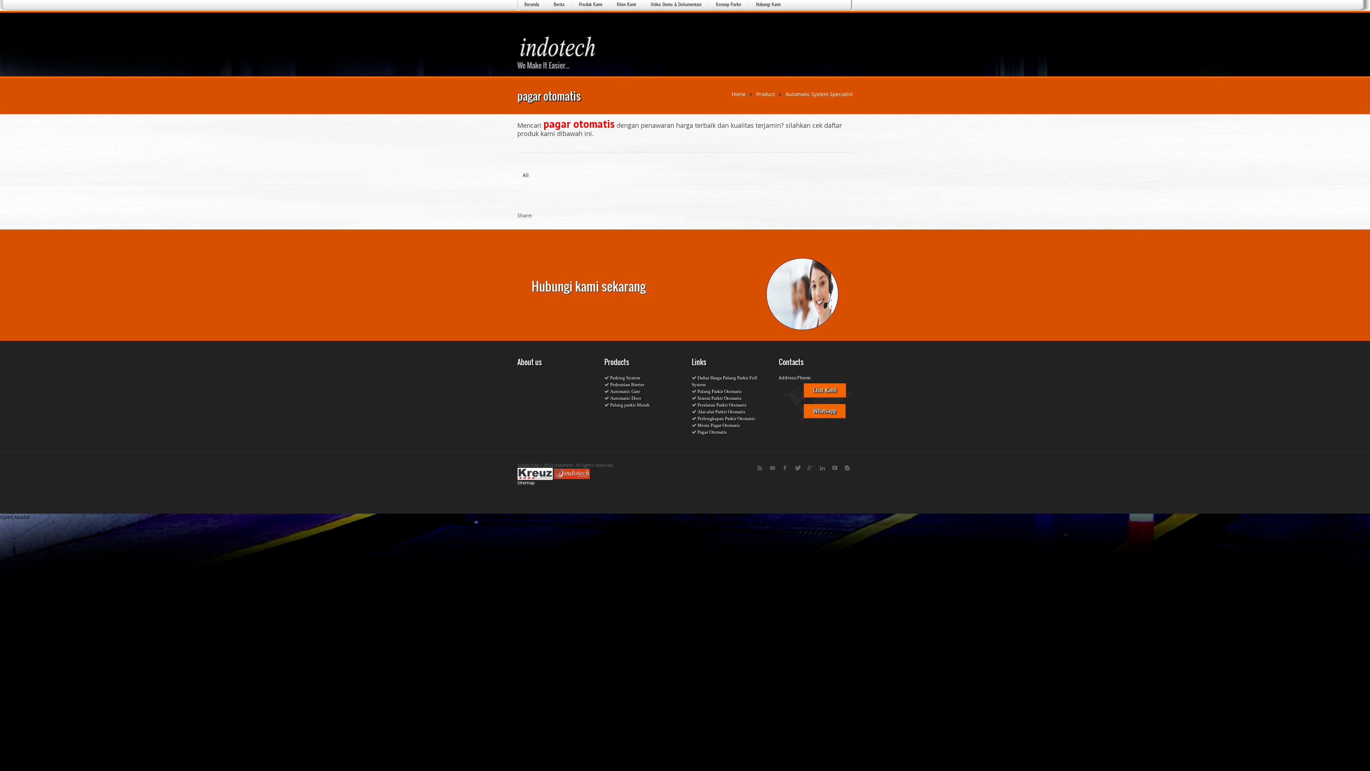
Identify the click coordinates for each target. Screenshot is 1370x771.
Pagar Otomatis (711, 432)
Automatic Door (625, 398)
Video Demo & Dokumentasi (676, 4)
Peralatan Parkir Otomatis (721, 405)
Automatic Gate (624, 391)
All (526, 175)
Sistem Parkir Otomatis (718, 398)
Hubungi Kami (768, 4)
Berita (559, 4)
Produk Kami (590, 4)
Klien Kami (626, 4)
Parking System (625, 378)
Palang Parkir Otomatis (719, 391)
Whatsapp (824, 410)
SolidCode (528, 465)
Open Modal (15, 517)
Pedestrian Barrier (626, 384)
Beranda (531, 4)
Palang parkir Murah (629, 405)
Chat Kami (825, 390)
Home (739, 94)
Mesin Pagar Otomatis (718, 425)
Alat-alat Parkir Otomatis (720, 411)
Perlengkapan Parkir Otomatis (725, 418)
